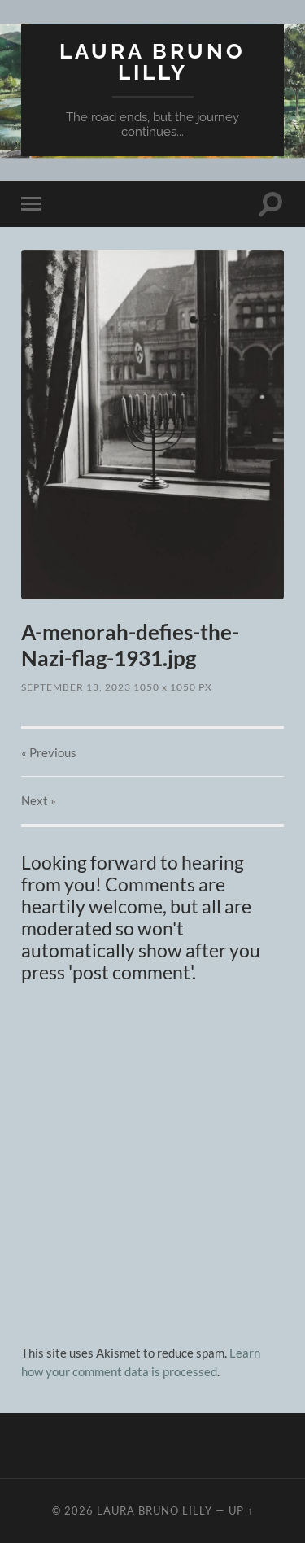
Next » (38, 800)
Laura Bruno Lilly (152, 61)
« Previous (48, 752)
